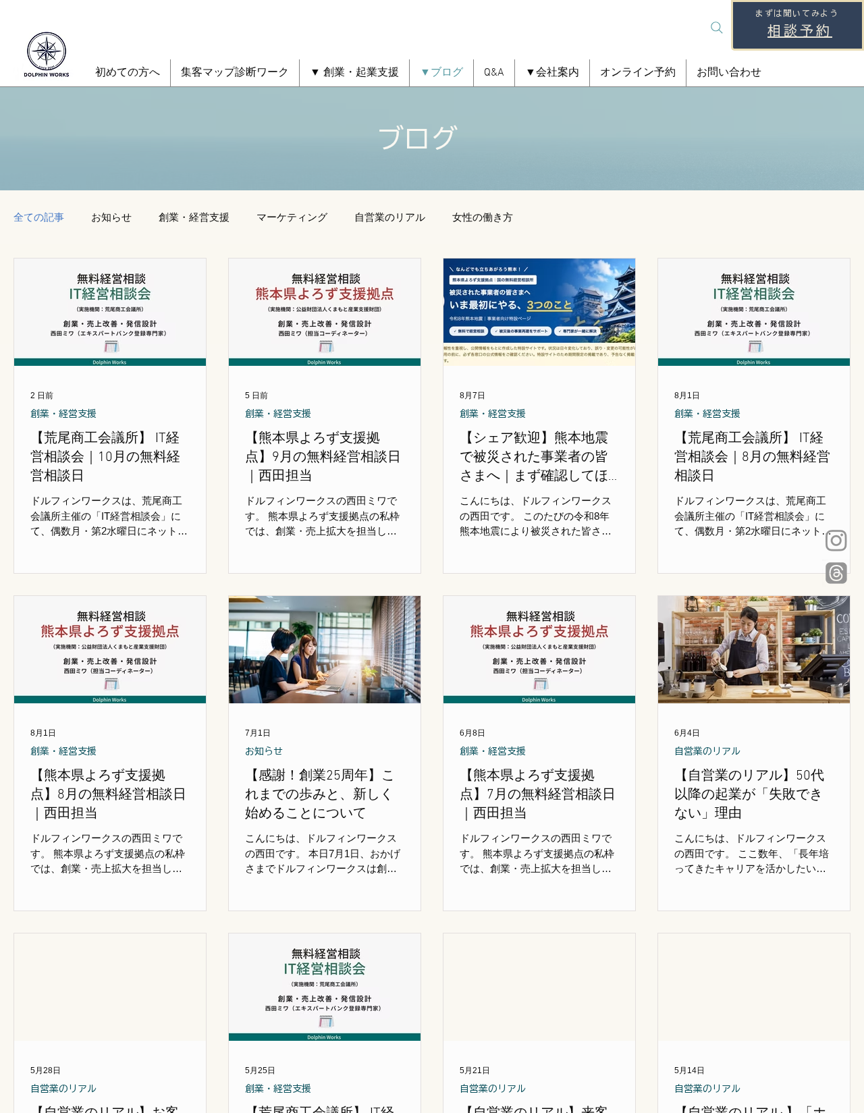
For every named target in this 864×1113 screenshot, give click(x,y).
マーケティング (291, 217)
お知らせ (111, 217)
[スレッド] (836, 573)
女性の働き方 (482, 217)
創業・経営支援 (194, 217)
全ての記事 (39, 217)
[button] (354, 72)
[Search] (717, 27)
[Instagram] (836, 540)
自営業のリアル (389, 217)
